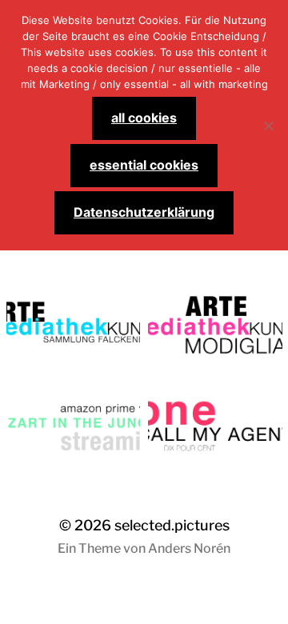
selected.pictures (172, 525)
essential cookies (144, 165)
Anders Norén (189, 548)
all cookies (144, 118)
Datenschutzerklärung (144, 212)
